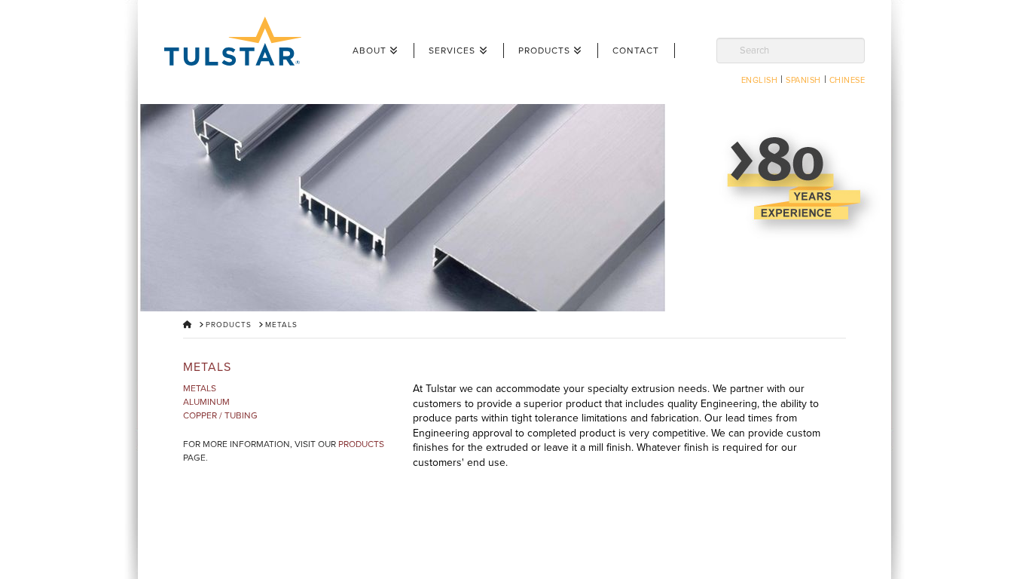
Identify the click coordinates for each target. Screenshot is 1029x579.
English (759, 80)
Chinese (847, 80)
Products (361, 444)
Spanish (803, 80)
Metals (199, 388)
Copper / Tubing (220, 415)
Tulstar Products (239, 41)
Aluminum (206, 402)
